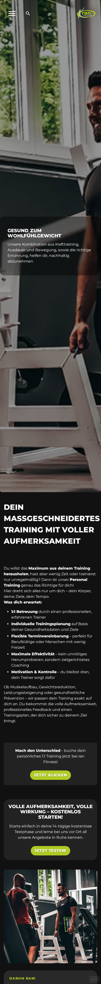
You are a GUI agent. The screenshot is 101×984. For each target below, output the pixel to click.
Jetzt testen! (50, 850)
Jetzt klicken (50, 775)
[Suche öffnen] (28, 13)
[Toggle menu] (12, 13)
